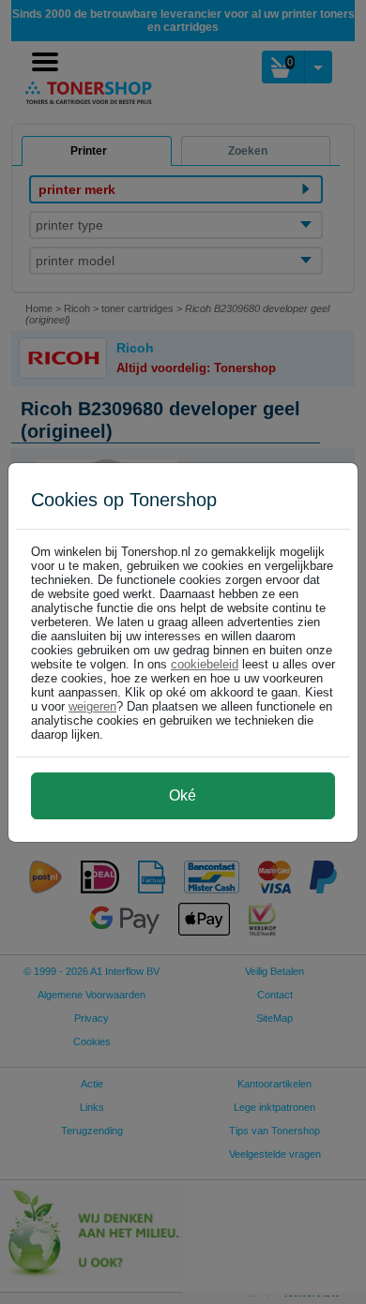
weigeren (92, 706)
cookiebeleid (204, 664)
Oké (182, 795)
